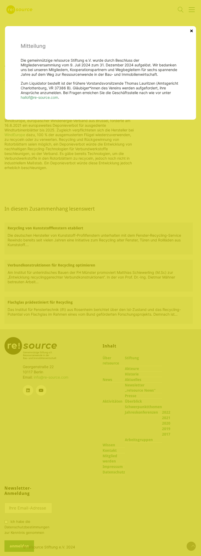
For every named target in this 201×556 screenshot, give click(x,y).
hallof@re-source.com (39, 97)
